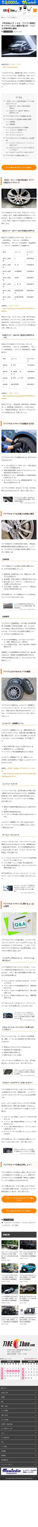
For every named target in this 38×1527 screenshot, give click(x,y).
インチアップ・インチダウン (12, 1222)
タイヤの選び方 (8, 31)
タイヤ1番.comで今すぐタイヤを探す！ (19, 167)
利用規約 (3, 1455)
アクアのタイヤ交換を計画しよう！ (18, 155)
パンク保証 (4, 1446)
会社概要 (3, 1451)
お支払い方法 (4, 1392)
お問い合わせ (4, 1415)
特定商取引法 (4, 1460)
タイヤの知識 (4, 1419)
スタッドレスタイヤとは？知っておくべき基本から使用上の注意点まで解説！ (24, 1072)
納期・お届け (4, 1406)
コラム (3, 1433)
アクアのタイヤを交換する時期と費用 (18, 119)
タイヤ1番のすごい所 (6, 1428)
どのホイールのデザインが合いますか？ (22, 152)
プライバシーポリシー (7, 1464)
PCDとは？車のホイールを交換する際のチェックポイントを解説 (24, 1150)
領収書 (3, 1397)
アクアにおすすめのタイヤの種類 (17, 127)
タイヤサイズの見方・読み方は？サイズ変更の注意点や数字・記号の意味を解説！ (24, 499)
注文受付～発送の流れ (7, 1424)
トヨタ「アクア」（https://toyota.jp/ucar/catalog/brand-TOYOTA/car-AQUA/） (18, 308)
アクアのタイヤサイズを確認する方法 (18, 116)
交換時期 (12, 122)
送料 (2, 1401)
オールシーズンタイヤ (16, 135)
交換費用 (12, 124)
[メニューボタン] (35, 10)
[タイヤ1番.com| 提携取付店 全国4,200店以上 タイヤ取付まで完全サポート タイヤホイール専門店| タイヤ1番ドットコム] (10, 10)
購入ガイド (4, 1388)
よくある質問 (4, 1410)
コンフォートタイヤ (16, 132)
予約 (2, 1442)
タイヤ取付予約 (5, 1437)
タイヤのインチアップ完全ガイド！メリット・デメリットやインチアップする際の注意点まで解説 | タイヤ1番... (24, 1015)
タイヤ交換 (15, 1225)
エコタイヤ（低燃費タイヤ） (18, 130)
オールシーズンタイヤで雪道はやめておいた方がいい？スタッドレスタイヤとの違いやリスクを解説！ (24, 888)
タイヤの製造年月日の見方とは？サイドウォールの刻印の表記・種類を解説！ (24, 606)
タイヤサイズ (6, 1225)
